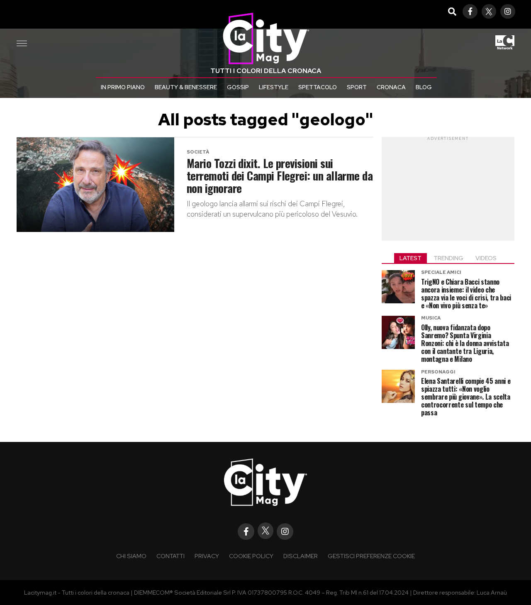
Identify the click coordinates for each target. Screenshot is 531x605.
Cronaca (391, 87)
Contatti (170, 556)
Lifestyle (273, 87)
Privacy (207, 556)
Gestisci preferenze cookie (371, 556)
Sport (357, 87)
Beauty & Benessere (186, 87)
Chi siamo (131, 556)
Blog (424, 87)
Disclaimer (300, 556)
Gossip (238, 87)
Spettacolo (317, 87)
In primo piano (123, 87)
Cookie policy (251, 556)
